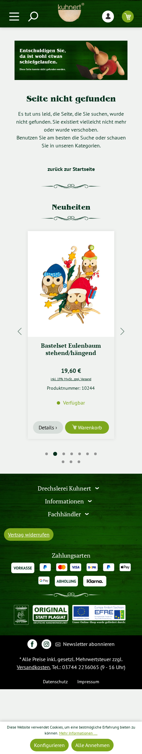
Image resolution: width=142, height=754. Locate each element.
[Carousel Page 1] (46, 454)
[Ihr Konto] (108, 16)
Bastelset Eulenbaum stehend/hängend (71, 349)
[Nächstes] (122, 331)
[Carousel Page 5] (79, 454)
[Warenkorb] (128, 16)
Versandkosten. (34, 667)
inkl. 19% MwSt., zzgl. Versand (71, 379)
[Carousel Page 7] (95, 454)
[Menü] (14, 16)
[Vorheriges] (19, 331)
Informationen (65, 501)
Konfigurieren (49, 745)
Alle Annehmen (92, 745)
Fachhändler (65, 514)
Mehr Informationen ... (78, 733)
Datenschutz (55, 681)
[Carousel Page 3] (63, 454)
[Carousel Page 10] (79, 461)
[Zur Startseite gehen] (71, 12)
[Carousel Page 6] (87, 454)
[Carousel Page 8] (63, 461)
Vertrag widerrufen (29, 534)
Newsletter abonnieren (88, 644)
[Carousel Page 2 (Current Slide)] (55, 454)
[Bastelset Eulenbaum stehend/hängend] (71, 284)
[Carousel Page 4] (71, 454)
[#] (32, 644)
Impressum (88, 681)
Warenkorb (89, 427)
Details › (48, 427)
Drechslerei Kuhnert (65, 488)
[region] (71, 331)
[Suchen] (33, 16)
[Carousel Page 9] (71, 461)
